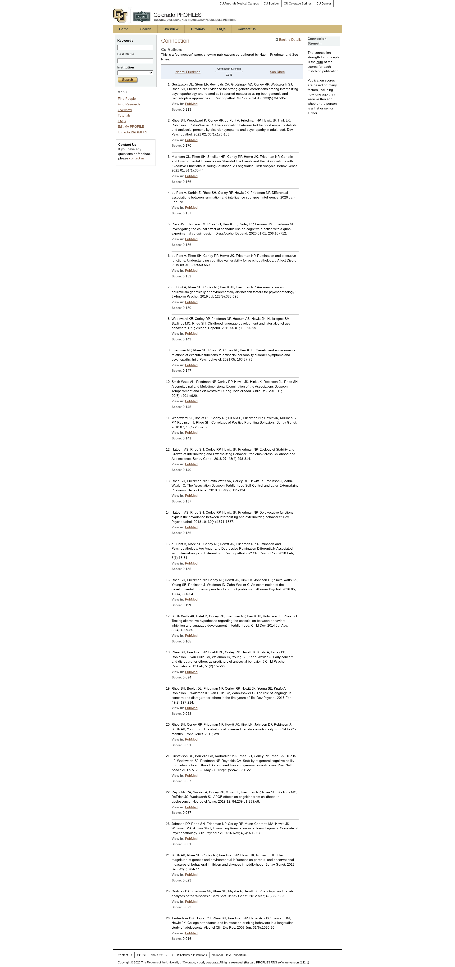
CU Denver (324, 3)
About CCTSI (158, 955)
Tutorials (198, 29)
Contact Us (247, 29)
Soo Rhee (277, 72)
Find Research (129, 104)
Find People (127, 98)
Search (145, 29)
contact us (137, 158)
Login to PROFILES (132, 132)
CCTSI (141, 955)
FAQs (221, 29)
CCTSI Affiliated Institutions (189, 955)
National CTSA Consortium (229, 955)
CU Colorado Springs (298, 3)
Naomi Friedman (187, 72)
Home (123, 29)
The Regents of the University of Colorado (168, 962)
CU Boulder (271, 3)
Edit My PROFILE (131, 126)
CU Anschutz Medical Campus (239, 3)
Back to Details (290, 39)
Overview (171, 29)
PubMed (191, 104)
